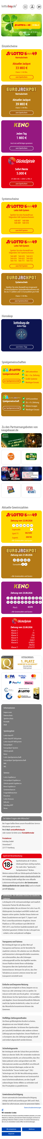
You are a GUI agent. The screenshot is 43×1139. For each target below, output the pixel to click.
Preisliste (7, 796)
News (6, 808)
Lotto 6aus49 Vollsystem (13, 742)
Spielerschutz (8, 719)
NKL (5, 763)
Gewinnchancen (9, 790)
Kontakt (6, 722)
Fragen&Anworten (10, 793)
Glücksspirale (8, 751)
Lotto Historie (9, 799)
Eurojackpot (8, 745)
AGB (5, 725)
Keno (5, 754)
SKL (5, 767)
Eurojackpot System (11, 748)
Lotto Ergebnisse (10, 777)
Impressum (8, 712)
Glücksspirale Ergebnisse (13, 783)
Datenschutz (8, 715)
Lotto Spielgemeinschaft (12, 757)
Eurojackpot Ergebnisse (12, 780)
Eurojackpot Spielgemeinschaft (15, 760)
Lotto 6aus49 (8, 735)
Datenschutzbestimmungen (32, 1108)
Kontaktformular (28, 833)
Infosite (6, 802)
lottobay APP (8, 805)
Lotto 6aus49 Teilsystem (12, 739)
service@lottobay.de (18, 830)
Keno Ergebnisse (10, 787)
